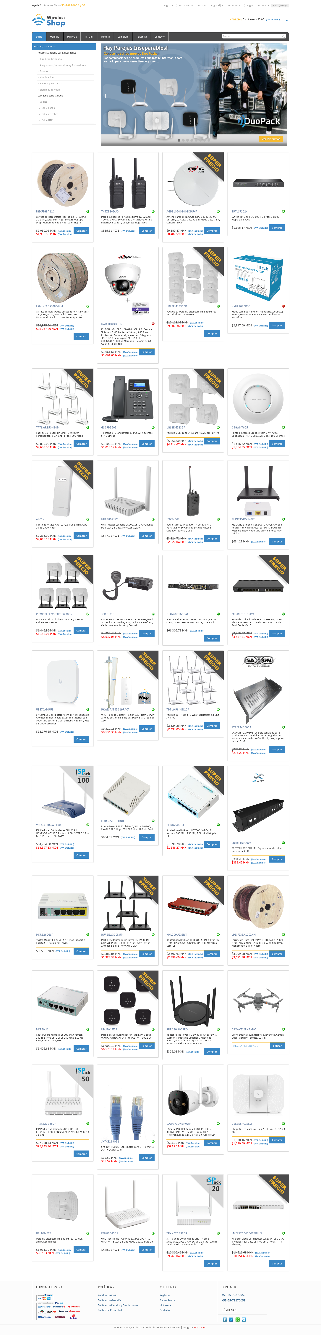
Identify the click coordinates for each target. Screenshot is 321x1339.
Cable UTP (47, 120)
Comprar (81, 230)
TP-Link (89, 36)
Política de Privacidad (110, 1310)
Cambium (123, 36)
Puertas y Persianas (51, 83)
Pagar (250, 5)
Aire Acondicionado (51, 59)
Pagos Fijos (217, 5)
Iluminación (47, 77)
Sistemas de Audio (50, 89)
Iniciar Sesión (186, 5)
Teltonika (141, 36)
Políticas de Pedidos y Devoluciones (118, 1305)
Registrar (168, 5)
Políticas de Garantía (109, 1300)
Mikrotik (72, 36)
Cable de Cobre (49, 114)
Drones (44, 71)
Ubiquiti (54, 36)
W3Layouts (200, 1327)
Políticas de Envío (107, 1295)
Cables (43, 101)
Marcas (202, 5)
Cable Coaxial (48, 108)
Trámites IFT (235, 5)
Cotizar (277, 1046)
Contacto (160, 36)
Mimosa (105, 36)
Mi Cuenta (263, 5)
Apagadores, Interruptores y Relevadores (63, 65)
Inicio (39, 36)
